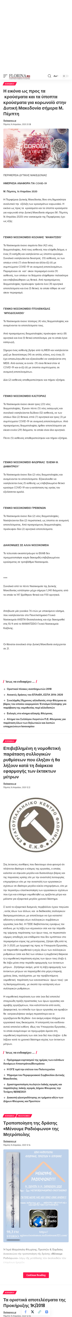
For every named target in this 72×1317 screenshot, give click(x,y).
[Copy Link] (39, 1311)
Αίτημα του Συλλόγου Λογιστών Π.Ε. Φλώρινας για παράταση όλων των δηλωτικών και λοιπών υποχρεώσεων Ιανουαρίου (34, 722)
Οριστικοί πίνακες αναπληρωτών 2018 (29, 688)
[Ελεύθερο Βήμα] (19, 76)
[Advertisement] (36, 36)
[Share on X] (32, 1311)
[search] (49, 76)
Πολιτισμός (24, 1116)
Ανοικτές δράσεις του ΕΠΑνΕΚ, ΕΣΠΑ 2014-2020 (35, 694)
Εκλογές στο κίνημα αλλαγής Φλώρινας (30, 713)
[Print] (46, 1311)
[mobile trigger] (6, 76)
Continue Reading (36, 1275)
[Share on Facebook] (25, 1311)
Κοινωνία (9, 84)
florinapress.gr (9, 120)
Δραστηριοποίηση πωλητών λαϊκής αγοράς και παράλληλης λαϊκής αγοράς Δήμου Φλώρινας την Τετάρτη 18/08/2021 (32, 1088)
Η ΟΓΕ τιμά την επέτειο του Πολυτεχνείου (31, 1069)
